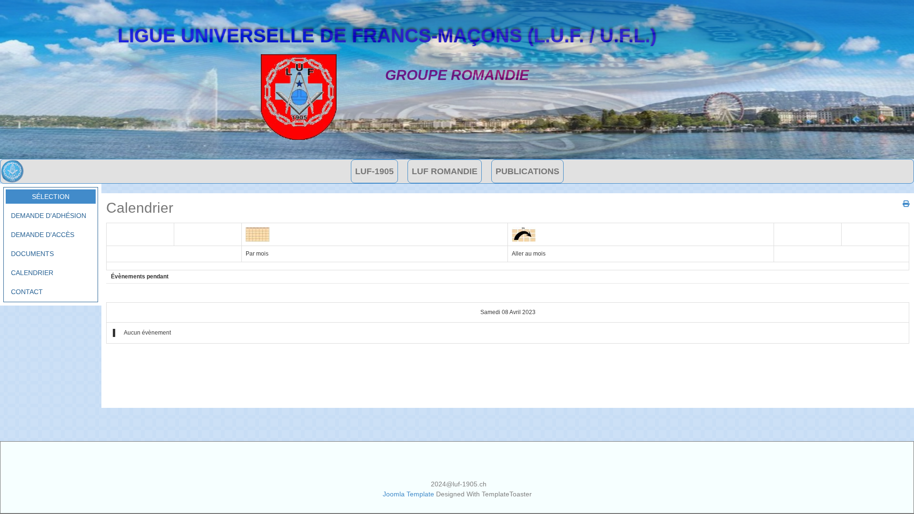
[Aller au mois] (524, 233)
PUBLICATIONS (527, 171)
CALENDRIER (32, 273)
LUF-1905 (374, 171)
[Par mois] (257, 233)
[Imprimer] (902, 204)
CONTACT (27, 292)
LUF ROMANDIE (444, 171)
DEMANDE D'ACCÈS (42, 234)
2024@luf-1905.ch (459, 484)
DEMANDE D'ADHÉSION (48, 215)
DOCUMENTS (32, 253)
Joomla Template (408, 494)
